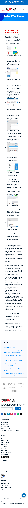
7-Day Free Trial (4, 446)
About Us (3, 463)
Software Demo (4, 444)
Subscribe (18, 408)
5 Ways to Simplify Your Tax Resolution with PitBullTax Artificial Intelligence (14, 374)
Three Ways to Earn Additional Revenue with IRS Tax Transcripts (13, 364)
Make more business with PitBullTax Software (12, 369)
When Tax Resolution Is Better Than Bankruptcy (12, 356)
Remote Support (4, 471)
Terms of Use (4, 498)
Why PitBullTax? (4, 450)
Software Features (5, 440)
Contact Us (3, 465)
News (2, 467)
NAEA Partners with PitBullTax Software (14, 360)
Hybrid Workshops (5, 485)
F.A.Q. (2, 489)
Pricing (2, 438)
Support (2, 469)
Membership (3, 448)
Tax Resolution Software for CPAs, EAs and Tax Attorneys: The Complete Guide (14, 351)
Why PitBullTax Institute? (6, 487)
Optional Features (5, 442)
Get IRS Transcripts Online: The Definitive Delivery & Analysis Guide (13, 346)
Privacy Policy (10, 498)
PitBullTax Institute (5, 483)
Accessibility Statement (19, 498)
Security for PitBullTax (6, 452)
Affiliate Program (4, 454)
